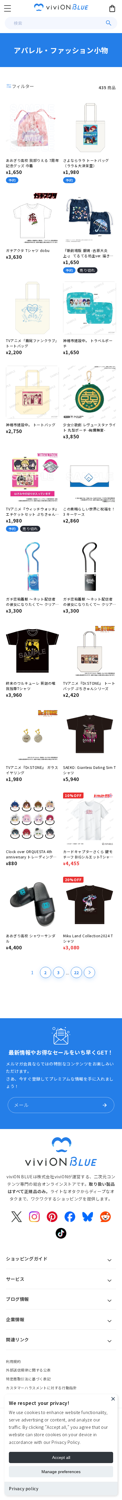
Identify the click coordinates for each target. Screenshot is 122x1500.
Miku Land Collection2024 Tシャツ (88, 938)
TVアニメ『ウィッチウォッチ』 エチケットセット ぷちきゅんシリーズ (32, 511)
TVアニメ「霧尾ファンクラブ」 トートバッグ (32, 343)
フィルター (23, 86)
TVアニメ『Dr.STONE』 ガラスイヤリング (32, 770)
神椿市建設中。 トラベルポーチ (88, 343)
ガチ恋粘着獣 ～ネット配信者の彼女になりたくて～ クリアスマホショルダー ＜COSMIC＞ (32, 601)
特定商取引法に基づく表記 (28, 1378)
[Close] (113, 1398)
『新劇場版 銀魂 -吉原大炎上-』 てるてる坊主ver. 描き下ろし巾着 (88, 253)
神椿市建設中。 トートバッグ (30, 424)
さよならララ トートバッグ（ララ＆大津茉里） (86, 163)
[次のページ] (89, 972)
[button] (7, 8)
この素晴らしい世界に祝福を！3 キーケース (89, 511)
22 (76, 972)
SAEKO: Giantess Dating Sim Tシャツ (89, 770)
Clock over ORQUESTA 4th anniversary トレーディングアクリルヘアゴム (31, 854)
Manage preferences (61, 1471)
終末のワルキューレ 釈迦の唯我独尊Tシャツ (30, 686)
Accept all (61, 1457)
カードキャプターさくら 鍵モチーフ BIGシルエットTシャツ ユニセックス (88, 854)
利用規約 (13, 1361)
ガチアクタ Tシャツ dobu (28, 250)
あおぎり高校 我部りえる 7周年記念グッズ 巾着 (32, 163)
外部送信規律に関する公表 (28, 1369)
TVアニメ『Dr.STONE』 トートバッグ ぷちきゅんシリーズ (89, 686)
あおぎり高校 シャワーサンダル (30, 938)
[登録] (104, 1105)
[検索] (108, 23)
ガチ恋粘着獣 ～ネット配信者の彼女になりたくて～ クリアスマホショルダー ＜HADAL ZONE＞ (88, 601)
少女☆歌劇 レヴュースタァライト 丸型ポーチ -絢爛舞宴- (89, 427)
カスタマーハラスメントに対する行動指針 (41, 1387)
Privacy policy (23, 1488)
